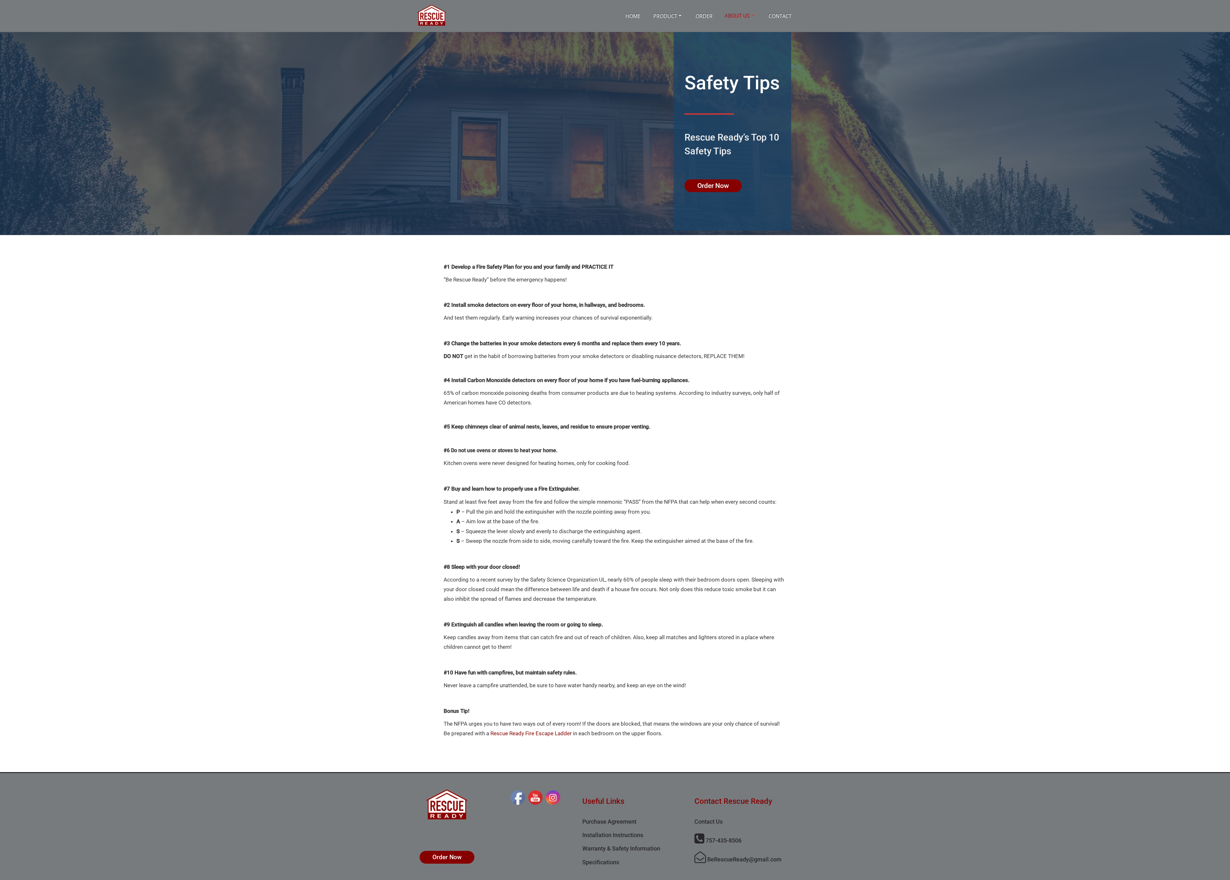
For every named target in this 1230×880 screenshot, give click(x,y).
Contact (779, 16)
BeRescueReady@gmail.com (744, 859)
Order (703, 16)
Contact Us (708, 821)
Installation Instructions (612, 835)
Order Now (713, 186)
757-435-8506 (723, 840)
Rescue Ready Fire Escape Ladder (531, 733)
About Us (737, 16)
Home (632, 16)
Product (665, 16)
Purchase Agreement (609, 821)
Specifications (600, 862)
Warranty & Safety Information (621, 848)
